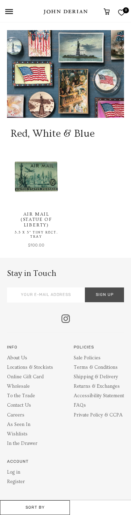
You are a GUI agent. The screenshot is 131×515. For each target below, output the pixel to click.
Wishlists (17, 434)
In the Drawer (22, 443)
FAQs (80, 405)
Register (16, 481)
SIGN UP (105, 294)
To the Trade (21, 396)
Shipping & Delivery (96, 377)
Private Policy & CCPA (98, 415)
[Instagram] (65, 319)
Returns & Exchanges (97, 386)
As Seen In (18, 424)
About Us (17, 358)
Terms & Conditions (96, 367)
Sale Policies (87, 358)
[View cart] (107, 11)
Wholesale (18, 386)
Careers (15, 415)
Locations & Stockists (30, 367)
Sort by (35, 507)
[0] (121, 12)
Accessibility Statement (99, 396)
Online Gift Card (25, 377)
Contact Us (19, 405)
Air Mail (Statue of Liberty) (36, 220)
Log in (13, 472)
